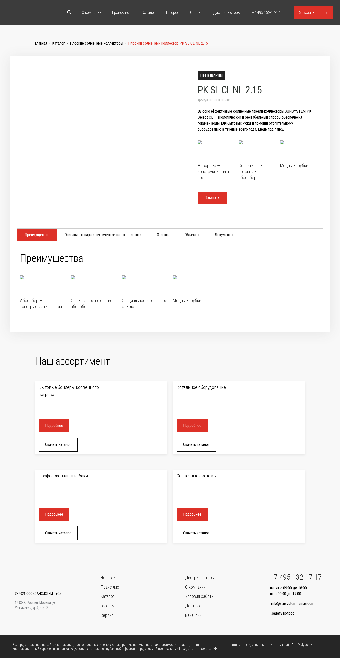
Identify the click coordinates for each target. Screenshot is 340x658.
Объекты (192, 234)
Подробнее (54, 425)
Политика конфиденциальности (249, 645)
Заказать (212, 197)
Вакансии (193, 615)
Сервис (196, 12)
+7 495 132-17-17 (265, 12)
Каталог (148, 12)
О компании (91, 12)
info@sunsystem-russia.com (292, 603)
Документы (224, 234)
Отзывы (163, 234)
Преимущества (37, 234)
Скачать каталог (58, 444)
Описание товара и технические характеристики (103, 234)
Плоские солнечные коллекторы (96, 43)
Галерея (172, 12)
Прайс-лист (121, 12)
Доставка (193, 605)
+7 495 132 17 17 (296, 577)
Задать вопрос (283, 613)
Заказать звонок (313, 12)
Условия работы (199, 596)
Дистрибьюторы (226, 12)
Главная (41, 43)
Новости (107, 577)
